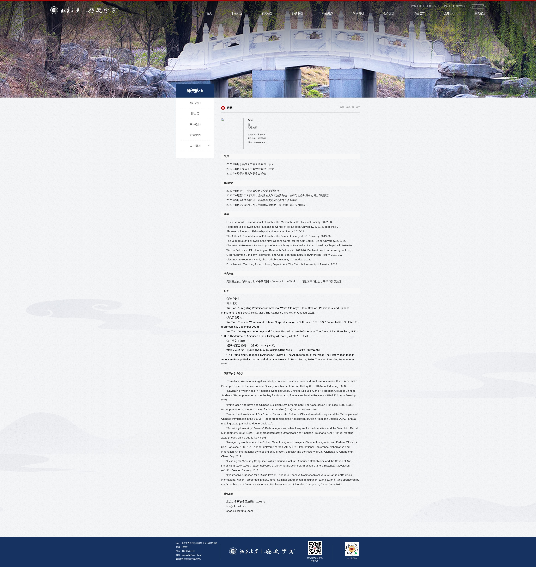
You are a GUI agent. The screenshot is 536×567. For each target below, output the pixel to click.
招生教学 (328, 13)
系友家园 (480, 13)
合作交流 (388, 13)
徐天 (358, 107)
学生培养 (419, 13)
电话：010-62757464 (185, 551)
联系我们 (416, 6)
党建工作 (449, 13)
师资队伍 (297, 13)
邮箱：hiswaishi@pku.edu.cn (188, 555)
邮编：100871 (182, 547)
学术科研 (358, 13)
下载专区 (431, 6)
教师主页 (350, 107)
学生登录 (461, 6)
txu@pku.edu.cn (236, 506)
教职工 (447, 6)
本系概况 (236, 13)
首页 (209, 13)
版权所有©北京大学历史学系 (188, 559)
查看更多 (315, 560)
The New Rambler (326, 359)
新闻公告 (267, 13)
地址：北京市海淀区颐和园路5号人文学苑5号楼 (196, 543)
